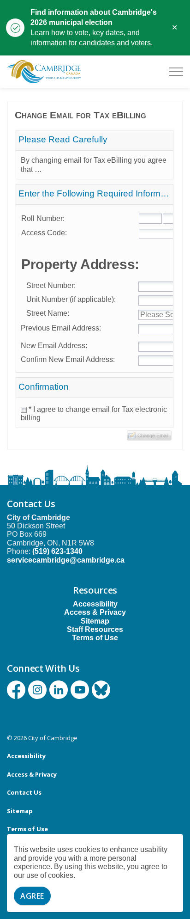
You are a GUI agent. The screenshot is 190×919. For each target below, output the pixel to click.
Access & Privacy (95, 612)
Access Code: (44, 233)
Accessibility (95, 604)
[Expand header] (176, 71)
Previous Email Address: (61, 328)
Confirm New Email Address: (68, 359)
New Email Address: (54, 345)
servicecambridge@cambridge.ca (66, 560)
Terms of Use (95, 638)
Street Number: (48, 285)
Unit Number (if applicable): (68, 299)
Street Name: (45, 313)
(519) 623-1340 (57, 551)
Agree (32, 896)
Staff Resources (95, 629)
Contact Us (24, 792)
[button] (149, 435)
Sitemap (95, 621)
